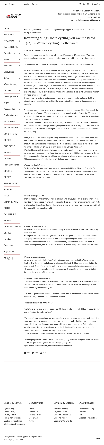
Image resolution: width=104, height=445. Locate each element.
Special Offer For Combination (12, 50)
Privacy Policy (10, 414)
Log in (26, 4)
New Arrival (12, 40)
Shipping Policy (60, 417)
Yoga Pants (9, 251)
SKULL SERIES (11, 127)
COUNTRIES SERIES (10, 217)
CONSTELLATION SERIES (12, 229)
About (31, 408)
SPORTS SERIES (8, 173)
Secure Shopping (61, 408)
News (31, 420)
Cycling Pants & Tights (12, 99)
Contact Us (33, 411)
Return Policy (9, 411)
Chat (21, 439)
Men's (12, 59)
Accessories (12, 108)
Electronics (9, 34)
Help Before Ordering (12, 417)
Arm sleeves (9, 121)
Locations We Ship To (63, 420)
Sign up (35, 4)
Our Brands (34, 417)
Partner (82, 414)
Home (6, 28)
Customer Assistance (13, 420)
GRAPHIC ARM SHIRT (11, 204)
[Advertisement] (52, 383)
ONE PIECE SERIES (9, 149)
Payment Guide (60, 411)
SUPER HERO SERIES (11, 136)
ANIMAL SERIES (12, 183)
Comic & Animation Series (11, 161)
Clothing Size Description (14, 423)
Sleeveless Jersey (12, 74)
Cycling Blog (9, 408)
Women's (12, 65)
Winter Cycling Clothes (12, 87)
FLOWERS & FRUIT (10, 192)
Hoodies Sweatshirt (8, 242)
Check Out (96, 4)
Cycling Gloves (11, 115)
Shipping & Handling (62, 414)
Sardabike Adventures (88, 417)
